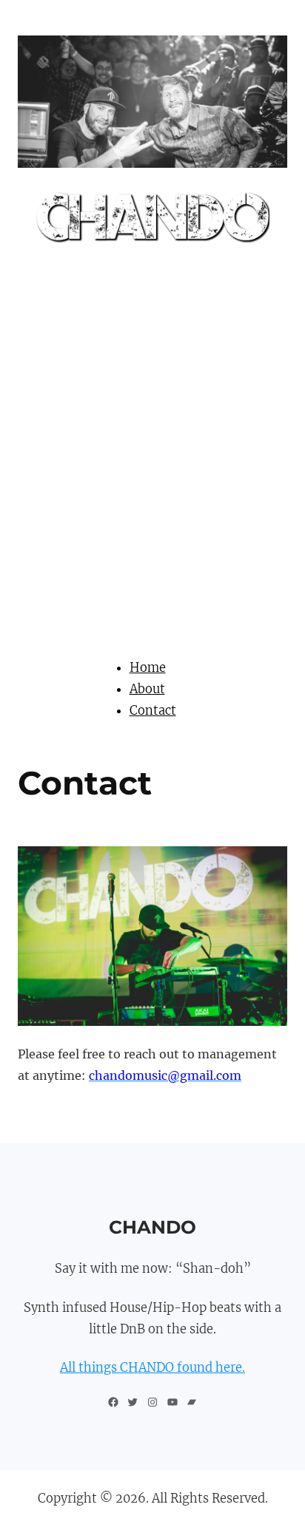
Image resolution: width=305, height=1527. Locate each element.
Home (148, 667)
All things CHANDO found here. (152, 1367)
